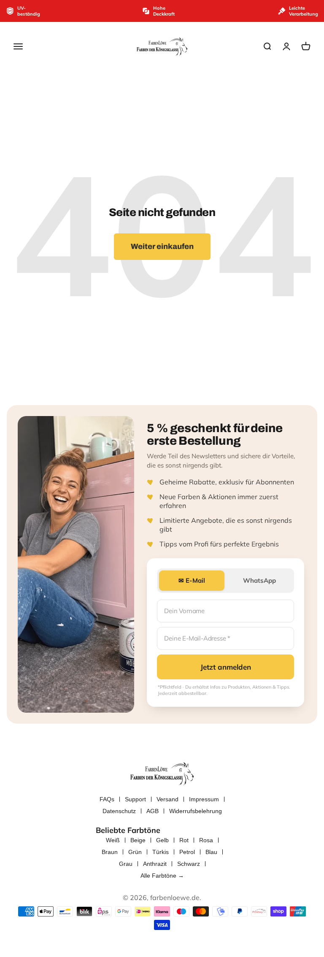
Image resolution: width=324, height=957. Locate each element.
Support (135, 799)
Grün (135, 852)
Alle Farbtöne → (162, 875)
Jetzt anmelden (225, 666)
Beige (138, 840)
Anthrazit (155, 863)
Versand (167, 799)
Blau (211, 852)
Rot (184, 840)
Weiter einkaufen (162, 246)
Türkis (160, 852)
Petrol (187, 852)
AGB (152, 811)
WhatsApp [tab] (259, 580)
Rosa (206, 840)
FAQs (107, 799)
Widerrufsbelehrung (195, 811)
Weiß (113, 840)
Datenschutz (119, 811)
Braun (110, 852)
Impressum (204, 799)
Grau (125, 863)
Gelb (162, 840)
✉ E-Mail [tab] (191, 580)
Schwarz (188, 863)
